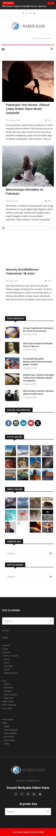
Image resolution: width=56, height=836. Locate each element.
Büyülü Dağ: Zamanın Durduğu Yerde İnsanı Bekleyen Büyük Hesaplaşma (38, 378)
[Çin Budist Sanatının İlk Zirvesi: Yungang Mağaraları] (22, 467)
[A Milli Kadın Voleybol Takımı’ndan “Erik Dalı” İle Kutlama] (22, 523)
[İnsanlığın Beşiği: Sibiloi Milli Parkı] (10, 479)
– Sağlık (5, 726)
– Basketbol (7, 687)
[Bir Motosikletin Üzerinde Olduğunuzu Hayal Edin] (35, 507)
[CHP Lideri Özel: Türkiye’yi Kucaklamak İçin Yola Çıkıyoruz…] (10, 531)
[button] (49, 3)
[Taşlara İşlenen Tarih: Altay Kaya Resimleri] (47, 455)
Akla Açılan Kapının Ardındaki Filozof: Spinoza (24, 6)
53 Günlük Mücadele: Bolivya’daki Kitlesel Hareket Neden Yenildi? (37, 362)
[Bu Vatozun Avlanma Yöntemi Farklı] (10, 519)
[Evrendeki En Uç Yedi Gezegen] (10, 467)
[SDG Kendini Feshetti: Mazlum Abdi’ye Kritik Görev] (13, 396)
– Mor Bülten (8, 736)
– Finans (6, 659)
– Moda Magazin (10, 729)
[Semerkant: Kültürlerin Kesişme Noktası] (35, 467)
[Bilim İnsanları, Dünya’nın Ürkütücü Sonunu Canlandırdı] (35, 531)
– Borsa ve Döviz (10, 655)
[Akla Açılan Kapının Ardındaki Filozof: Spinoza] (13, 348)
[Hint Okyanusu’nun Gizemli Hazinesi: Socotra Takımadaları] (22, 455)
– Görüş (5, 743)
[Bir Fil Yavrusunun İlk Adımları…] (47, 507)
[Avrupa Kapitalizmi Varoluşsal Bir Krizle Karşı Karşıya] (13, 333)
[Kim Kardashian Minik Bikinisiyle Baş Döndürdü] (47, 531)
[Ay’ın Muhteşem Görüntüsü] (47, 519)
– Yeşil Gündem (9, 733)
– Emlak (5, 669)
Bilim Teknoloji (9, 704)
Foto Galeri (7, 708)
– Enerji (5, 662)
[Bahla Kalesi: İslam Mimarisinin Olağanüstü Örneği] (47, 479)
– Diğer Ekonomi (10, 673)
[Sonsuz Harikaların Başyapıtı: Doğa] (22, 507)
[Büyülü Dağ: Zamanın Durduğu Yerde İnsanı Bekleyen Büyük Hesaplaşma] (13, 379)
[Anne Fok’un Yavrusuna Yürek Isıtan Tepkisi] (10, 507)
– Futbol (6, 684)
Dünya (5, 648)
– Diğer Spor (8, 698)
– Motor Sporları (9, 694)
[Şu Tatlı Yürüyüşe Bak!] (35, 519)
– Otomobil (7, 666)
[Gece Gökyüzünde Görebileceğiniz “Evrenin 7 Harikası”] (47, 467)
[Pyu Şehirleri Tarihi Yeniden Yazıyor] (10, 455)
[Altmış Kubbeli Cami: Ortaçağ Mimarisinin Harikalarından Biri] (35, 479)
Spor (4, 680)
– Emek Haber (8, 740)
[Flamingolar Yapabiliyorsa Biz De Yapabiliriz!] (22, 519)
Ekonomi (6, 652)
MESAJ (5, 637)
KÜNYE (5, 630)
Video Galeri (7, 719)
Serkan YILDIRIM (37, 832)
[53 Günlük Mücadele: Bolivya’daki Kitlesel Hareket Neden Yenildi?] (13, 363)
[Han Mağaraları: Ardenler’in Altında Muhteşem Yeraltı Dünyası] (22, 479)
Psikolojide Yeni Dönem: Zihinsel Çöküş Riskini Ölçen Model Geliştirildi (28, 108)
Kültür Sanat (7, 701)
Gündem (6, 645)
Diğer (4, 723)
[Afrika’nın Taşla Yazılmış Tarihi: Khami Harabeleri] (35, 455)
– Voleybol (7, 691)
